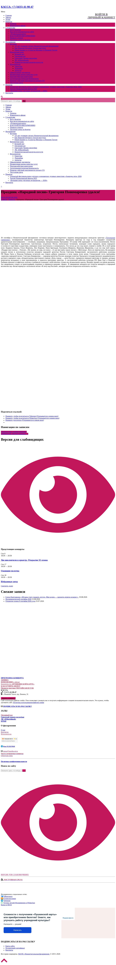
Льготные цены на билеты (20, 40)
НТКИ (3, 721)
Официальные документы (20, 72)
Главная (8, 15)
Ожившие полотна (10, 571)
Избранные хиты (9, 581)
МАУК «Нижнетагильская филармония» (34, 954)
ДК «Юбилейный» (21, 60)
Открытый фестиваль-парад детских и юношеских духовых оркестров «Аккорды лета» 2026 (46, 87)
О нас (3, 730)
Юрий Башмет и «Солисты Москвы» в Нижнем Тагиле (35, 50)
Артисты (17, 70)
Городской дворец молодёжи (12, 717)
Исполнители (15, 64)
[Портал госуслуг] (12, 670)
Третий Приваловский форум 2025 (23, 89)
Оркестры (18, 66)
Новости (8, 22)
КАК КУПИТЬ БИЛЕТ (10, 686)
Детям (7, 19)
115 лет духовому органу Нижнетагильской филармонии (36, 46)
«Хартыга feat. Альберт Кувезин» (14, 432)
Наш (9, 746)
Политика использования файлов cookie (28, 702)
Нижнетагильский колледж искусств (28, 62)
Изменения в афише (17, 26)
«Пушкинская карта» (18, 34)
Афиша (8, 17)
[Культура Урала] (17, 625)
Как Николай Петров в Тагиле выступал (30, 48)
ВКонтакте (8, 896)
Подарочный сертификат (15, 948)
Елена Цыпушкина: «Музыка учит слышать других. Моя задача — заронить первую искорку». (42, 597)
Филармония (10, 42)
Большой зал (19, 54)
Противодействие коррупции (21, 77)
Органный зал (19, 56)
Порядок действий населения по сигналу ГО (27, 81)
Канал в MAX (6, 905)
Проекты (8, 85)
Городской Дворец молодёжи (25, 58)
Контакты (9, 93)
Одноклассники (10, 898)
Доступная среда (16, 83)
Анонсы (13, 24)
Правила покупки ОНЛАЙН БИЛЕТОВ (17, 688)
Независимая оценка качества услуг (24, 75)
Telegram (7, 901)
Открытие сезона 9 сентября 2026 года (20, 601)
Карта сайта (10, 946)
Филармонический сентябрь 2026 (18, 599)
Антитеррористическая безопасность (24, 79)
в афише (10, 682)
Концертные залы (17, 52)
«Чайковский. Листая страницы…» (14, 434)
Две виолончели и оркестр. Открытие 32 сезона (24, 560)
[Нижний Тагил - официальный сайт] (12, 634)
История (13, 44)
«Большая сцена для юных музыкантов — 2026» (28, 91)
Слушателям (10, 28)
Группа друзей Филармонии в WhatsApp (19, 903)
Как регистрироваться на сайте (22, 32)
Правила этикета (16, 38)
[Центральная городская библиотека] (17, 645)
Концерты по (17, 684)
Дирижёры (18, 68)
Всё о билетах (15, 30)
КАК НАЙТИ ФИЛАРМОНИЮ (22, 36)
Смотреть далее (7, 586)
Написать (17, 930)
